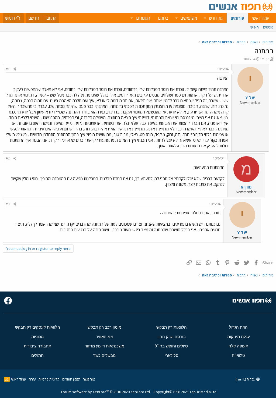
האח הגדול (238, 327)
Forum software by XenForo (106, 391)
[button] (205, 18)
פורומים (237, 18)
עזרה (32, 379)
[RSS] (7, 379)
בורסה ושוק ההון (171, 336)
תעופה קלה (238, 346)
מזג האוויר (104, 336)
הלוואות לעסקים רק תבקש (37, 327)
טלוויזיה (238, 355)
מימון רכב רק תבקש (104, 327)
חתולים (37, 355)
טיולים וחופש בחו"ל (171, 346)
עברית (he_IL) (246, 379)
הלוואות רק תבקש (171, 327)
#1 (8, 69)
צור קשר (89, 379)
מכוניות (37, 336)
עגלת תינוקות (238, 336)
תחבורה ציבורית (37, 346)
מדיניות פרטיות (49, 379)
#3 (8, 204)
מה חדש (216, 18)
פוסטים (268, 27)
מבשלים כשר (104, 355)
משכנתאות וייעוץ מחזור (104, 346)
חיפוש (254, 27)
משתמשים (189, 18)
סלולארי (171, 355)
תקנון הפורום (71, 379)
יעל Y (266, 58)
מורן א (246, 187)
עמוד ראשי (260, 18)
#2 (8, 158)
